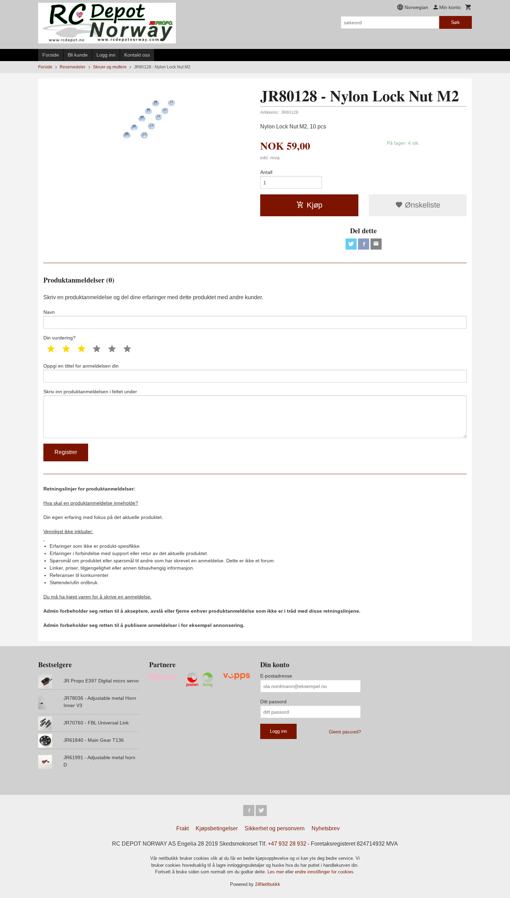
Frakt (182, 828)
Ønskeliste (421, 205)
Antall (266, 172)
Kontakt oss (137, 55)
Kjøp (314, 205)
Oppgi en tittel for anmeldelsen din (81, 366)
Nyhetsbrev (326, 828)
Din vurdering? (59, 338)
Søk (455, 22)
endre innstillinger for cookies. (325, 871)
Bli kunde (78, 55)
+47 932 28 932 (287, 844)
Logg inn (106, 55)
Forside (50, 55)
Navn (49, 312)
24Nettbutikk (267, 884)
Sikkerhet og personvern (275, 828)
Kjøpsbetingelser (217, 828)
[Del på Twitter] (351, 244)
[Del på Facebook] (363, 244)
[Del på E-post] (376, 244)
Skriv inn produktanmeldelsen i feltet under (90, 391)
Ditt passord (273, 701)
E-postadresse (276, 676)
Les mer (276, 871)
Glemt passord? (345, 732)
